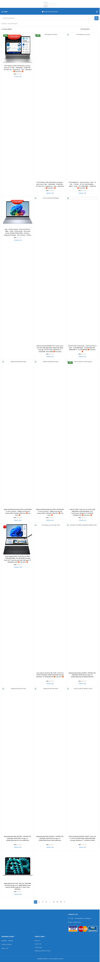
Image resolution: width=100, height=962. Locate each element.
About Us (37, 941)
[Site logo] (50, 4)
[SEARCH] (96, 18)
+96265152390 (77, 922)
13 (61, 902)
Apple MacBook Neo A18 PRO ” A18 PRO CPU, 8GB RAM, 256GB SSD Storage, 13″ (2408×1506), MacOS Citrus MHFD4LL (17, 838)
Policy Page (38, 947)
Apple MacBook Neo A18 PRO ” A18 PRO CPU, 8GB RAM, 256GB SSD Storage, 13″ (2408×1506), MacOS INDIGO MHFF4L (82, 675)
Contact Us (38, 944)
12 (57, 902)
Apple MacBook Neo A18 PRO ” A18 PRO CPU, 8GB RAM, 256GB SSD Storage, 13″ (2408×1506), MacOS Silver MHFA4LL (50, 838)
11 (53, 902)
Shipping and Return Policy (42, 951)
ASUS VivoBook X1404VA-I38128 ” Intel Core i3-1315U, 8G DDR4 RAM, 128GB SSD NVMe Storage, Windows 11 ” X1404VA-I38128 (82, 838)
